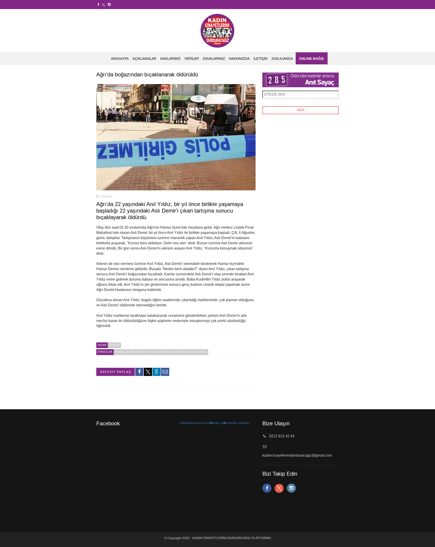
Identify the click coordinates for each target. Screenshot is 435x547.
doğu (164, 351)
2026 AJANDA (282, 59)
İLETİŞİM (261, 59)
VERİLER (191, 59)
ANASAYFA (120, 59)
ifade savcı (199, 351)
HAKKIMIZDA (239, 59)
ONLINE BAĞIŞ (311, 59)
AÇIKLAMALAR (144, 59)
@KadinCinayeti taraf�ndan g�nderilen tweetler (214, 423)
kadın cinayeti (137, 351)
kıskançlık (180, 351)
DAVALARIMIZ (214, 59)
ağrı (154, 351)
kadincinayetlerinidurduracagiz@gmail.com (297, 455)
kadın (119, 351)
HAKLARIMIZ (170, 59)
